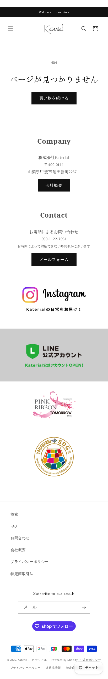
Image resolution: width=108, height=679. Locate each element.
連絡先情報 (53, 668)
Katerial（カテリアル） (34, 659)
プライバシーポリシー (29, 561)
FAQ (13, 526)
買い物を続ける (54, 97)
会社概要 (54, 185)
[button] (10, 28)
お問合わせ (20, 538)
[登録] (84, 607)
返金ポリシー (92, 660)
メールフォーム (54, 259)
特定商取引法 (22, 573)
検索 (14, 514)
